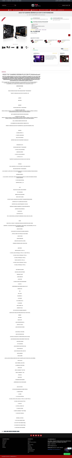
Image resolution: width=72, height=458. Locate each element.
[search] (15, 5)
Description (4, 71)
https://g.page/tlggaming (56, 449)
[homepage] (27, 14)
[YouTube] (41, 435)
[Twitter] (34, 435)
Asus (34, 25)
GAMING (10, 431)
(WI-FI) (18, 431)
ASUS (5, 431)
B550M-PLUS (14, 431)
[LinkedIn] (38, 435)
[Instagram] (36, 435)
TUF (7, 431)
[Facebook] (31, 435)
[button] (3, 47)
